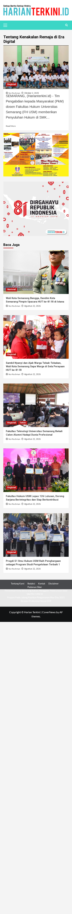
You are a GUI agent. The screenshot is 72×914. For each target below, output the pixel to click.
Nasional (11, 289)
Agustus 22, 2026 (32, 306)
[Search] (66, 25)
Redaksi (31, 583)
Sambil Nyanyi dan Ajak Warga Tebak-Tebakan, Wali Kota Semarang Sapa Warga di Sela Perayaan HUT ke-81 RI (35, 366)
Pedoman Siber (34, 587)
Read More (11, 126)
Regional (11, 84)
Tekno (23, 423)
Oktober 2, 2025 (31, 93)
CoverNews (49, 612)
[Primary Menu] (6, 25)
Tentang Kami (17, 583)
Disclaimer (53, 583)
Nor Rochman (14, 306)
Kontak (41, 583)
